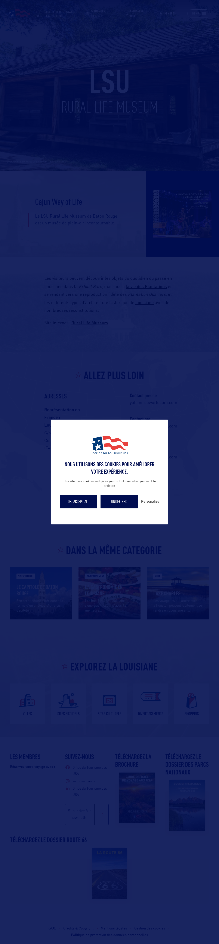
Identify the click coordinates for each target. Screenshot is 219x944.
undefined (119, 501)
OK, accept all (78, 501)
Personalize (150, 501)
